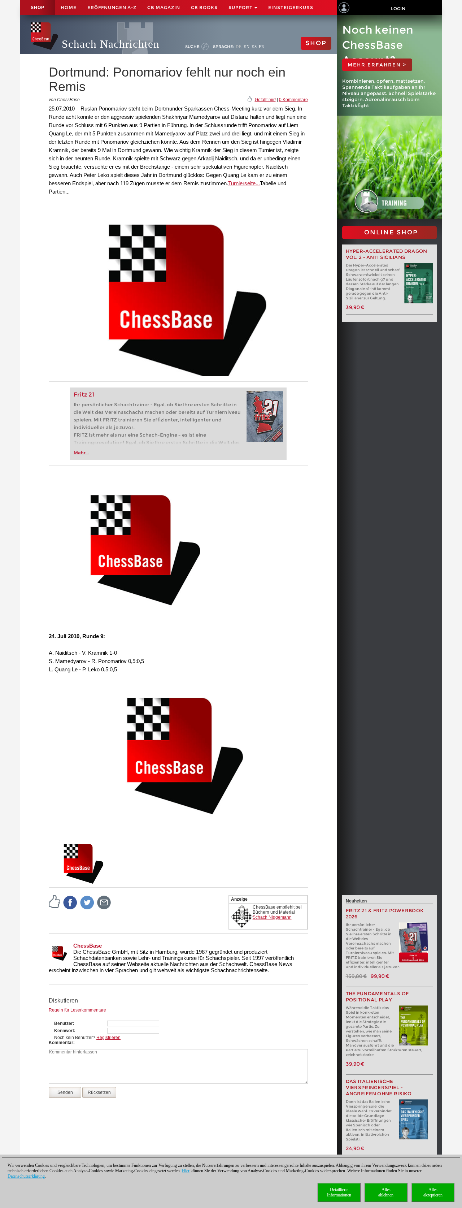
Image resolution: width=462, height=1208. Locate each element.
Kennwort (64, 1030)
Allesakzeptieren (433, 1192)
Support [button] (241, 7)
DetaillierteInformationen (339, 1192)
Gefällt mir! (265, 99)
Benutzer (63, 1023)
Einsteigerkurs (290, 7)
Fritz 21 (84, 394)
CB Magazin (163, 7)
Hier (185, 1170)
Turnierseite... (244, 183)
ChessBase (87, 946)
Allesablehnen (385, 1192)
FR (261, 46)
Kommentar (61, 1042)
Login (398, 8)
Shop (37, 7)
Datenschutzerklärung (26, 1176)
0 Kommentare (293, 99)
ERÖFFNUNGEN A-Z (111, 7)
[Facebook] (70, 902)
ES (254, 46)
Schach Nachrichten (111, 44)
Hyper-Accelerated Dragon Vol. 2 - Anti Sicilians (386, 254)
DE (239, 46)
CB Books (204, 7)
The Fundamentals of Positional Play (377, 997)
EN (247, 46)
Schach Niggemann (272, 917)
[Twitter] (87, 902)
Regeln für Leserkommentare (77, 1010)
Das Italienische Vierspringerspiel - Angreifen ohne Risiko (379, 1087)
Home (69, 7)
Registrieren (108, 1037)
